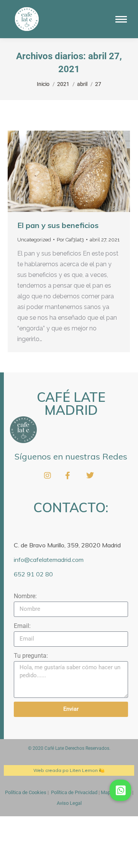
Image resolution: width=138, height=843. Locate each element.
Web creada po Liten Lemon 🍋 (69, 770)
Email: (22, 625)
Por (70, 240)
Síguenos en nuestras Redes (71, 456)
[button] (120, 790)
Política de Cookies (25, 792)
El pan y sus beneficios (58, 225)
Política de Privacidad (74, 792)
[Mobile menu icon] (121, 19)
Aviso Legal (69, 803)
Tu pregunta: (31, 655)
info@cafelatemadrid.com (49, 559)
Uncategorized (34, 240)
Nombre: (25, 596)
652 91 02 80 (33, 574)
